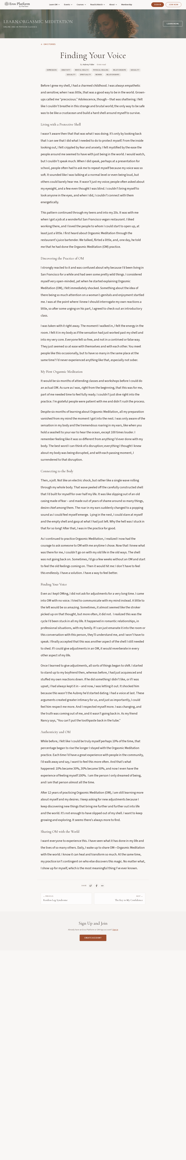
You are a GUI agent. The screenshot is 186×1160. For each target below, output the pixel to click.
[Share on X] (90, 885)
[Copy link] (102, 885)
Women (98, 74)
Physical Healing (101, 70)
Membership (126, 4)
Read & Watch (96, 4)
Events (67, 4)
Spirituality (85, 74)
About (112, 4)
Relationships (119, 70)
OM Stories (50, 44)
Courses (80, 4)
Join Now (173, 4)
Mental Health (82, 70)
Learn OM (53, 4)
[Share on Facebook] (96, 885)
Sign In (157, 4)
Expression (52, 70)
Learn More (173, 23)
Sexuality (135, 70)
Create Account (93, 937)
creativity (65, 70)
